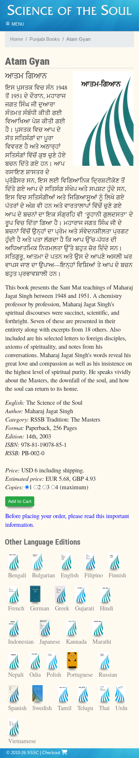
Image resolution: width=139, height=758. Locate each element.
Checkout (51, 752)
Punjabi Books (44, 39)
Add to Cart (19, 501)
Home (16, 39)
